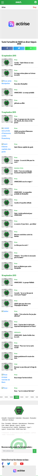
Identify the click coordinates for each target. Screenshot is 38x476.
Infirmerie (17, 332)
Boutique (11, 420)
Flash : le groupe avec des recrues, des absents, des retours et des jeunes (24, 120)
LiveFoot (33, 433)
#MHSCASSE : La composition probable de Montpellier (23, 193)
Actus (3, 7)
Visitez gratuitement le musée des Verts (24, 357)
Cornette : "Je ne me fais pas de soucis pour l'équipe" (23, 293)
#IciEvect (4, 420)
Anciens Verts (18, 168)
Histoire (16, 427)
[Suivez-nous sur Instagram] (15, 464)
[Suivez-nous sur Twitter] (8, 464)
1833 (6, 397)
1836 (21, 397)
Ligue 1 (29, 427)
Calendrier (19, 418)
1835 (16, 397)
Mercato (12, 425)
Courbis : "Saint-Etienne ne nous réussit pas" (23, 63)
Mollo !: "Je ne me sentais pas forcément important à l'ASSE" (23, 171)
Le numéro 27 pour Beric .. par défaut (25, 224)
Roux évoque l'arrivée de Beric (23, 377)
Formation (8, 423)
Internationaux (23, 423)
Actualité (4, 418)
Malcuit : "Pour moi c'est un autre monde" (24, 346)
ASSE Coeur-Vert (21, 429)
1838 (32, 397)
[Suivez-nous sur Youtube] (22, 464)
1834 (11, 397)
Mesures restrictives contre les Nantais (23, 235)
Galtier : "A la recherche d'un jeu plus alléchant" (25, 315)
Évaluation (33, 418)
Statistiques (22, 427)
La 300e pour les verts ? (21, 245)
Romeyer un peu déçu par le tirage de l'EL (25, 367)
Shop (34, 7)
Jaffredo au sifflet (19, 103)
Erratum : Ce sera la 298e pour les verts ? (24, 161)
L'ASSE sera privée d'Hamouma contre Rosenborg (23, 132)
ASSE (4, 434)
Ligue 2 (4, 429)
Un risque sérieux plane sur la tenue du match (24, 74)
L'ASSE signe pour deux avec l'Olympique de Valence (22, 304)
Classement (11, 418)
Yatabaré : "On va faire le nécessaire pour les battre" (25, 256)
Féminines (31, 423)
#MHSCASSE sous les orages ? (23, 181)
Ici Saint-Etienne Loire (16, 433)
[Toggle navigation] (2, 2)
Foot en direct (10, 434)
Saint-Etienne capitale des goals (23, 147)
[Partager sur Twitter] (19, 48)
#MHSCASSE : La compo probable (24, 92)
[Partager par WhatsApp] (30, 48)
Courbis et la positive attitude (22, 202)
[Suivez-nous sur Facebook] (3, 464)
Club (15, 364)
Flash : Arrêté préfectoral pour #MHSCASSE (23, 214)
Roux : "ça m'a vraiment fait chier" (24, 391)
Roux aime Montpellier (21, 84)
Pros (15, 60)
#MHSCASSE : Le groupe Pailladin (24, 282)
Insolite (23, 425)
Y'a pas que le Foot (7, 427)
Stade (7, 425)
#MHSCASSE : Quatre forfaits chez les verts (24, 336)
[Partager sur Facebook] (7, 48)
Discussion (26, 418)
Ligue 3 (18, 425)
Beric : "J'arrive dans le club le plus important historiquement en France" (25, 325)
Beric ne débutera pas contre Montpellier (22, 267)
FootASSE (27, 433)
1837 (26, 397)
